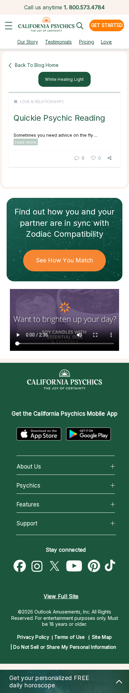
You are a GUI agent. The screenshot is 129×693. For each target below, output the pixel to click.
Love (106, 42)
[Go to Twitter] (54, 566)
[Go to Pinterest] (94, 566)
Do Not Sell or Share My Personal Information (64, 647)
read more (25, 142)
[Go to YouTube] (74, 566)
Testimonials (58, 42)
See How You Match (64, 260)
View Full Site (61, 596)
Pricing (86, 42)
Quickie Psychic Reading (59, 118)
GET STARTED (107, 25)
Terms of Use (69, 637)
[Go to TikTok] (111, 566)
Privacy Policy (33, 637)
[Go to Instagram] (37, 566)
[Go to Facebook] (19, 566)
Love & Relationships (42, 101)
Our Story (27, 42)
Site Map (102, 637)
